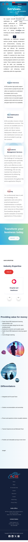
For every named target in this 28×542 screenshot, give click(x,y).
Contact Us (19, 30)
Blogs (20, 21)
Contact (14, 496)
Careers (20, 16)
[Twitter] (15, 536)
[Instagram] (18, 536)
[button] (9, 297)
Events (21, 25)
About (14, 484)
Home (19, 4)
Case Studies (22, 23)
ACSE (11, 533)
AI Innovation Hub (21, 12)
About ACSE (18, 8)
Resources (14, 493)
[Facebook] (9, 536)
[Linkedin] (12, 536)
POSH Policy (14, 499)
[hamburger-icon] (13, 2)
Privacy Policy (14, 502)
